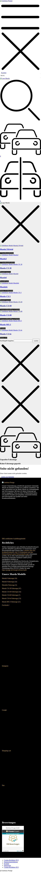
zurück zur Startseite (7, 477)
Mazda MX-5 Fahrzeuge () (11, 602)
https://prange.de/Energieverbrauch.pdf (14, 570)
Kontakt (6, 864)
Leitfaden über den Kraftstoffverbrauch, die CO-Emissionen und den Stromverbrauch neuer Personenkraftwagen (18, 552)
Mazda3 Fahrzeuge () (9, 582)
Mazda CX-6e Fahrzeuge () (11, 598)
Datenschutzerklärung (11, 862)
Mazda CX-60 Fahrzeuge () (11, 592)
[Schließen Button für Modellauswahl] (20, 224)
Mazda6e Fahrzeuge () (9, 585)
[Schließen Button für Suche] (20, 363)
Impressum (7, 865)
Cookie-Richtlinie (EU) (11, 860)
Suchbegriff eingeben (6, 341)
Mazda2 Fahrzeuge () (9, 578)
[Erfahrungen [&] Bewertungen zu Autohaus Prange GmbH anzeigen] (13, 851)
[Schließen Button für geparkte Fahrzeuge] (20, 404)
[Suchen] (20, 101)
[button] (20, 203)
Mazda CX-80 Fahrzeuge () (11, 595)
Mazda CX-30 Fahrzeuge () (11, 588)
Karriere (3, 73)
